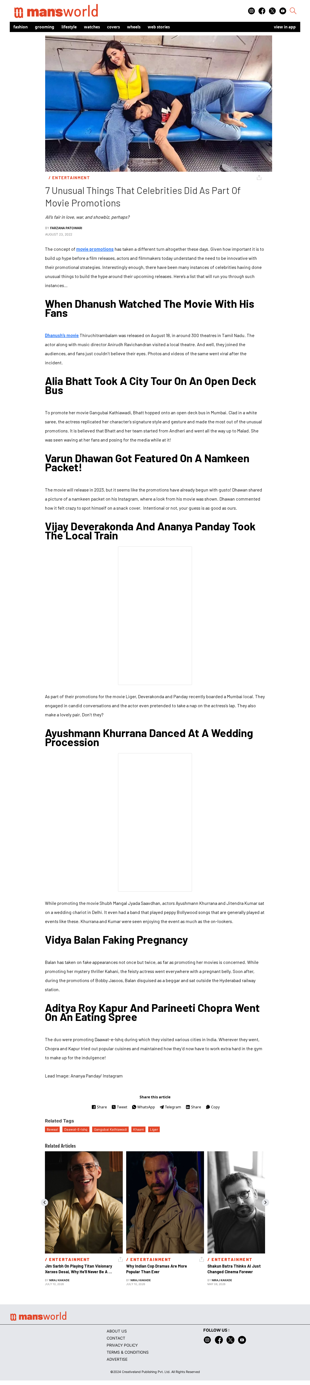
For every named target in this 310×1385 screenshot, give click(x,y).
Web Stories (159, 27)
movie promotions (95, 249)
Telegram (173, 1107)
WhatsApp (146, 1107)
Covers (113, 27)
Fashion (20, 27)
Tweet (122, 1107)
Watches (92, 27)
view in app (285, 27)
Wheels (133, 27)
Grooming (44, 27)
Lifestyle (69, 27)
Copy (215, 1107)
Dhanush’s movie (62, 335)
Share (102, 1107)
